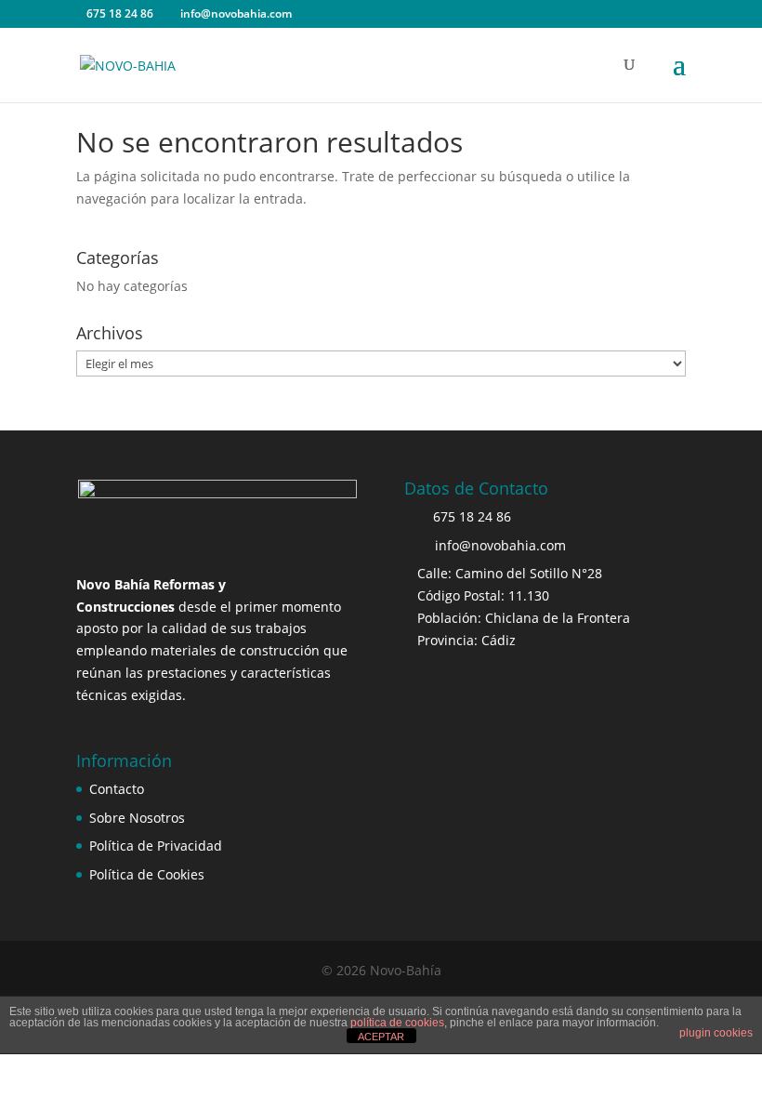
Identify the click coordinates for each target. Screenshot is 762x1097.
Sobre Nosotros (137, 817)
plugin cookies (716, 1032)
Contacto (116, 789)
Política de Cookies (146, 874)
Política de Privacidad (155, 845)
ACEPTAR (381, 1036)
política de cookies (397, 1022)
